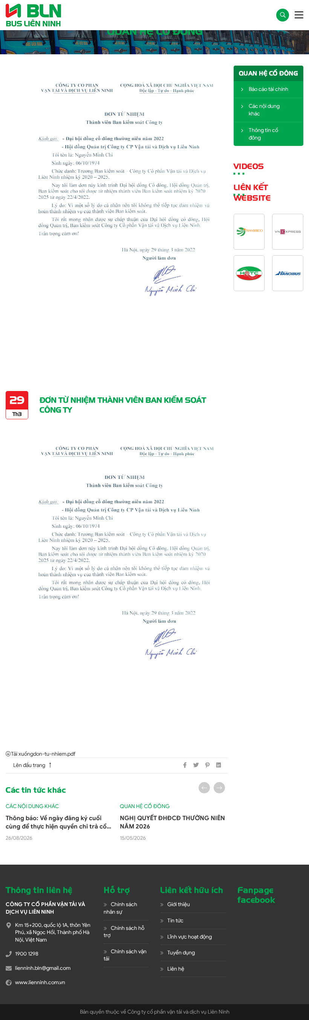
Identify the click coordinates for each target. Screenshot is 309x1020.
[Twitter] (196, 765)
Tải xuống (22, 754)
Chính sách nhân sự (120, 908)
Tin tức (175, 920)
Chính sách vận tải (125, 955)
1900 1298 (26, 954)
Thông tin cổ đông (263, 134)
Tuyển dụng (181, 952)
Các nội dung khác (264, 110)
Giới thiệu (178, 904)
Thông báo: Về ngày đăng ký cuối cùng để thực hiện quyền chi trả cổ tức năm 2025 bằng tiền (56, 822)
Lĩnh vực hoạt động (189, 937)
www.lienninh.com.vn (40, 982)
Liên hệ (175, 969)
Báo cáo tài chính (268, 89)
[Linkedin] (218, 765)
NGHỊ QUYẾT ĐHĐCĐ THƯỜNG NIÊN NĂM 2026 (172, 822)
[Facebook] (185, 765)
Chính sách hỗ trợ (124, 932)
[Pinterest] (207, 765)
